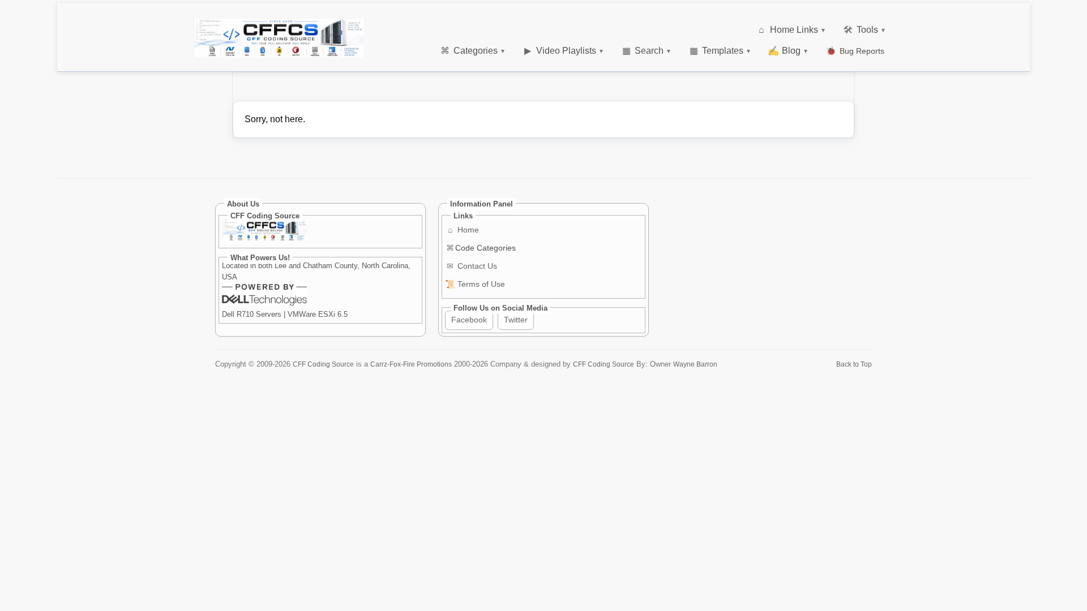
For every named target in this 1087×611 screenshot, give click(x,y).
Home (463, 229)
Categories (472, 50)
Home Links (792, 30)
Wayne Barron (695, 364)
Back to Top (854, 364)
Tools (864, 30)
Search (646, 50)
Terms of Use (475, 284)
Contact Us (472, 265)
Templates (720, 50)
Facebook (469, 319)
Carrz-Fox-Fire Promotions (411, 364)
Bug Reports (855, 50)
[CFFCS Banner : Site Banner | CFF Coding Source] (278, 37)
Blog (787, 50)
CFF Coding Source (323, 364)
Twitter (516, 319)
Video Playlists (563, 50)
